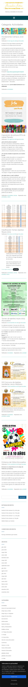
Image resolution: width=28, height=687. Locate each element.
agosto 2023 (4, 571)
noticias (15, 195)
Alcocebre (21, 41)
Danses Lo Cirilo (5, 645)
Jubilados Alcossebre (6, 655)
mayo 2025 (4, 560)
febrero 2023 (5, 584)
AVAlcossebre (5, 621)
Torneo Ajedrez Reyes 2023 (7, 269)
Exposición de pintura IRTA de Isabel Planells (13, 136)
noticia (8, 197)
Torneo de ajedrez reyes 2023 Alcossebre (13, 319)
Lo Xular (3, 658)
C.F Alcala (4, 634)
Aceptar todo (14, 676)
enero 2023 (4, 586)
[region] (14, 674)
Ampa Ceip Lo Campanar (7, 613)
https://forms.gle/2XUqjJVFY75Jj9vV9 (15, 71)
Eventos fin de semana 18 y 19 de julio (11, 513)
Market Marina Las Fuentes (8, 521)
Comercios (4, 642)
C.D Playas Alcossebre (7, 632)
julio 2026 (4, 547)
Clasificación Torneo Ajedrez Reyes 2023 (13, 231)
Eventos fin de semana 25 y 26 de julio (11, 510)
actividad (4, 274)
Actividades (10, 89)
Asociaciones (5, 618)
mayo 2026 (4, 552)
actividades (4, 197)
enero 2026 (4, 555)
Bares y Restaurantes (7, 626)
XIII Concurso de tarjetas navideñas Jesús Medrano (12, 383)
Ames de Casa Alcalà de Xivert (9, 608)
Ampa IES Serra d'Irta (6, 616)
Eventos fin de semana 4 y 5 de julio (10, 518)
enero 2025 (4, 563)
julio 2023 (4, 573)
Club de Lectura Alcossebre (8, 640)
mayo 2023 (4, 576)
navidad (8, 416)
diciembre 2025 (5, 557)
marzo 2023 (4, 581)
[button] (14, 18)
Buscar (22, 497)
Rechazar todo (14, 684)
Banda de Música (6, 624)
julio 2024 (4, 568)
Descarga (16, 269)
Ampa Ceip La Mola (6, 611)
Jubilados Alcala (5, 653)
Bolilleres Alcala (5, 629)
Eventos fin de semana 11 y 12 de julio (11, 515)
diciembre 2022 (5, 589)
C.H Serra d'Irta (5, 637)
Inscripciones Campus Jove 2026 (12, 38)
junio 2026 (4, 549)
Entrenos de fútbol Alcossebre (14, 462)
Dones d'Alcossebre (6, 648)
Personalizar (14, 680)
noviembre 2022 (5, 592)
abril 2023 (4, 578)
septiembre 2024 (5, 565)
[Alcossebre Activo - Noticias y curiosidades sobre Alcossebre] (14, 5)
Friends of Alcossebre (7, 650)
